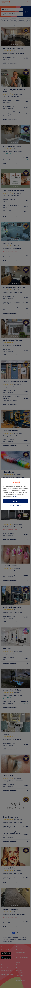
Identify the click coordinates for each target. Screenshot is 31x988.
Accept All (15, 501)
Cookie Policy (17, 496)
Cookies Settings (15, 505)
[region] (15, 494)
